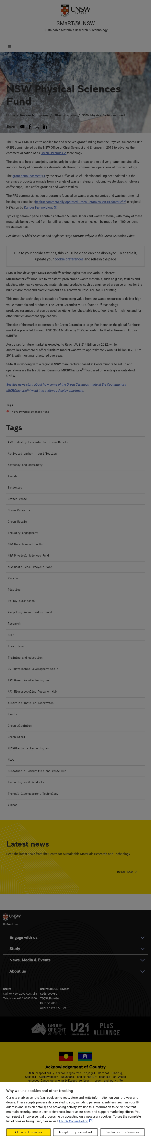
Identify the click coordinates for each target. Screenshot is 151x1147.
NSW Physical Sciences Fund (103, 115)
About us (17, 971)
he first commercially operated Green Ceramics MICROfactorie (80, 202)
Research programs (34, 115)
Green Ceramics (52, 153)
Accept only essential (75, 1132)
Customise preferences (122, 1132)
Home (10, 115)
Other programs (65, 115)
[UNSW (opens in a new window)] (75, 10)
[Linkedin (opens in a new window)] (45, 126)
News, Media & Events (30, 960)
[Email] (22, 126)
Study (14, 949)
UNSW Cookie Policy (73, 1121)
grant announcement (26, 176)
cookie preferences (69, 259)
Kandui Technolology (38, 207)
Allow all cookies (28, 1132)
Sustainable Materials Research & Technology (76, 30)
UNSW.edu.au (10, 923)
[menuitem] (75, 442)
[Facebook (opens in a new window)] (30, 126)
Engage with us (23, 937)
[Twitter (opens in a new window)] (37, 126)
